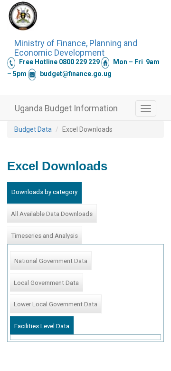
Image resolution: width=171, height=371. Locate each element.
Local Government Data (46, 282)
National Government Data (50, 260)
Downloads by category (44, 191)
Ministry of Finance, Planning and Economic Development (75, 46)
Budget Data (33, 129)
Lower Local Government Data (55, 304)
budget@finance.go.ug (76, 74)
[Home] (22, 15)
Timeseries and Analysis (44, 235)
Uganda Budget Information (66, 108)
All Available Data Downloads (52, 213)
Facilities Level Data (41, 326)
